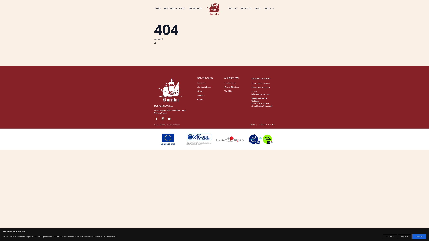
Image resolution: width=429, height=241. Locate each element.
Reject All (404, 237)
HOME (158, 8)
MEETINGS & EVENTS (174, 8)
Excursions (201, 83)
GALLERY (233, 8)
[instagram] (162, 118)
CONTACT (269, 8)
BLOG (258, 8)
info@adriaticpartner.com (260, 94)
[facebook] (156, 118)
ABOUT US (246, 8)
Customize (390, 237)
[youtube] (169, 118)
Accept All (419, 237)
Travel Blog (228, 91)
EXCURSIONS (195, 8)
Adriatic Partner (230, 83)
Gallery (200, 91)
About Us (200, 95)
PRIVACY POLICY (267, 125)
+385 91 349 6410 (264, 83)
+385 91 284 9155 (263, 103)
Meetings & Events (204, 87)
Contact (200, 99)
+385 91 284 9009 (264, 87)
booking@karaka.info (264, 106)
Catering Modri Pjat (231, 87)
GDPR (252, 125)
